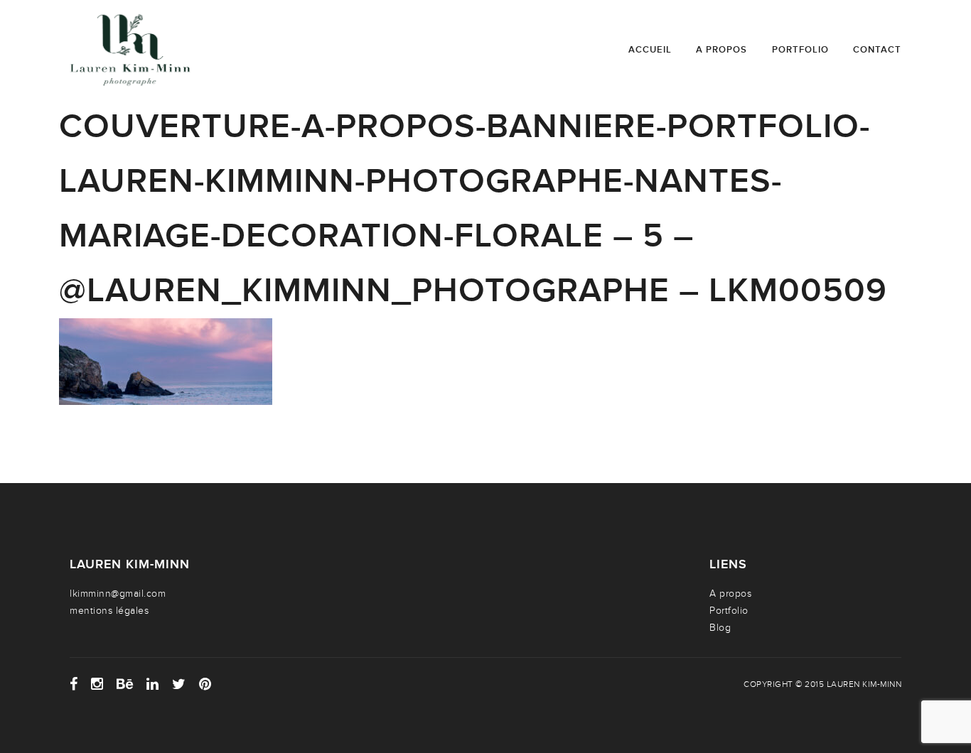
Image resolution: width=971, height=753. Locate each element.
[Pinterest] (205, 684)
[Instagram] (97, 684)
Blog (720, 628)
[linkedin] (152, 684)
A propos (721, 49)
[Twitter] (179, 684)
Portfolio (800, 49)
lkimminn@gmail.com (118, 593)
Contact (877, 49)
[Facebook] (74, 684)
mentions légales (109, 611)
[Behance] (125, 684)
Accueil (650, 49)
